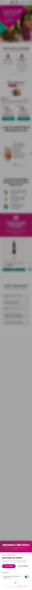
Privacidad (25, 586)
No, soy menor (23, 566)
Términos (19, 586)
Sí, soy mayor (8, 566)
